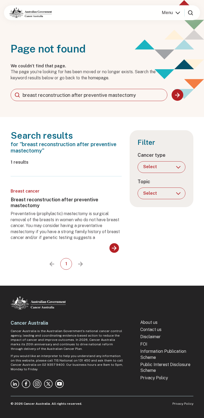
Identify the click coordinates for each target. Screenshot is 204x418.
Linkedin (15, 384)
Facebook (26, 384)
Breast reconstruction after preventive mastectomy (54, 202)
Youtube (59, 384)
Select (150, 166)
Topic (144, 181)
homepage (98, 77)
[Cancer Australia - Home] (30, 12)
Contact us (151, 329)
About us (149, 322)
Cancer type (151, 155)
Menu (167, 12)
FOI (143, 344)
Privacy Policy (154, 377)
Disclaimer (150, 336)
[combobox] (89, 95)
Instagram (37, 384)
